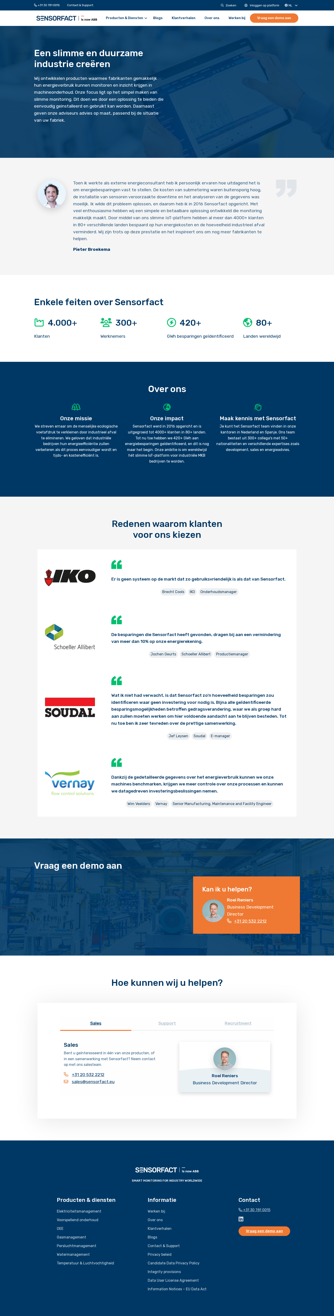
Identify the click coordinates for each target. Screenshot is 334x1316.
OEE (60, 1228)
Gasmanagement (71, 1237)
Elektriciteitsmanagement (79, 1211)
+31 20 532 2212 (250, 921)
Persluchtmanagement (76, 1246)
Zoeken (231, 5)
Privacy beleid (160, 1254)
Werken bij (237, 18)
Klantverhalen (183, 18)
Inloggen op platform (264, 5)
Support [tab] (167, 1023)
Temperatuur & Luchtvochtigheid (85, 1263)
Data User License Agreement (173, 1280)
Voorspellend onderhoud (77, 1220)
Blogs (158, 18)
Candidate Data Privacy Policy (173, 1263)
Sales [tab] (95, 1023)
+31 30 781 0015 (48, 5)
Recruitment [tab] (238, 1023)
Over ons (211, 18)
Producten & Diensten (124, 18)
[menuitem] (48, 5)
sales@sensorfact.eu (93, 1081)
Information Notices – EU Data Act (177, 1289)
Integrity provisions (164, 1272)
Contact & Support (80, 5)
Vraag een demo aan (274, 18)
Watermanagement (73, 1254)
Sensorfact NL (67, 18)
